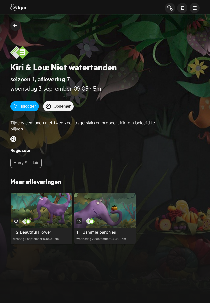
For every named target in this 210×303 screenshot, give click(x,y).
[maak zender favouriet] (16, 221)
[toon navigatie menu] (195, 8)
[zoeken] (170, 8)
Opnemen (62, 106)
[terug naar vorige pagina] (15, 26)
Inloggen (29, 106)
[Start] (18, 8)
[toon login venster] (182, 8)
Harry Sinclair (26, 162)
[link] (41, 218)
